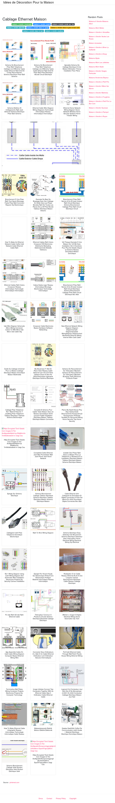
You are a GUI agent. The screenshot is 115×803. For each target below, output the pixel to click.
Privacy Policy (61, 798)
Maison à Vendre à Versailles (99, 32)
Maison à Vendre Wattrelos (98, 93)
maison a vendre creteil (42, 24)
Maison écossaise (95, 43)
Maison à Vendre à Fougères (99, 97)
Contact (49, 798)
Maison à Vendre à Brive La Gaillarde (99, 48)
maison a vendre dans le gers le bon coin (65, 28)
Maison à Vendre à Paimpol (98, 112)
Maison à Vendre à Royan (98, 116)
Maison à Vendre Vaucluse (98, 108)
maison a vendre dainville (16, 28)
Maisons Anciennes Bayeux (98, 77)
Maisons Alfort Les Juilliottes (99, 62)
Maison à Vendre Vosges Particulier (98, 72)
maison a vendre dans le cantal (38, 28)
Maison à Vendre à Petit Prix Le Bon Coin (100, 102)
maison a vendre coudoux (54, 31)
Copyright (73, 798)
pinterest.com (14, 782)
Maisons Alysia (94, 58)
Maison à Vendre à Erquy (98, 54)
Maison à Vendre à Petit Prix (99, 82)
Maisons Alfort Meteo (96, 28)
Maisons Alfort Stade (96, 67)
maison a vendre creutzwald (22, 24)
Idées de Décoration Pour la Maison (28, 2)
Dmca (41, 798)
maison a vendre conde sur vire (63, 24)
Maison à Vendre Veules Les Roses (99, 37)
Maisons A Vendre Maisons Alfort (98, 22)
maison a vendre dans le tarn (33, 31)
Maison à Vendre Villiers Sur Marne (99, 87)
